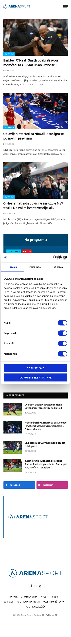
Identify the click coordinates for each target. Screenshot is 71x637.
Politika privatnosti (28, 602)
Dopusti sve (35, 368)
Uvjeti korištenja (53, 602)
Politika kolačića (35, 607)
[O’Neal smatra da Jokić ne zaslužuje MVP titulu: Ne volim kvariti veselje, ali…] (35, 180)
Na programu (35, 240)
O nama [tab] (58, 266)
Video (55, 597)
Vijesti (44, 597)
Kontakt (8, 602)
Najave (14, 597)
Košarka (9, 54)
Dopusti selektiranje (35, 377)
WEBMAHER (52, 615)
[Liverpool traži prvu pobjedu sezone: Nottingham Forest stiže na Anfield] (12, 409)
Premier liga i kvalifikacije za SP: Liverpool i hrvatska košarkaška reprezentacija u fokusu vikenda (46, 426)
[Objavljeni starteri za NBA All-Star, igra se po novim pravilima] (35, 111)
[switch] (62, 333)
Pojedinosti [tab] (35, 266)
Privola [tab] (13, 266)
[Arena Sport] (16, 6)
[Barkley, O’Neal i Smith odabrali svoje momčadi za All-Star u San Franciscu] (35, 37)
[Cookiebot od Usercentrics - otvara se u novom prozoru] (52, 258)
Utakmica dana (29, 597)
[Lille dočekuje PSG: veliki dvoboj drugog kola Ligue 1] (12, 447)
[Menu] (65, 6)
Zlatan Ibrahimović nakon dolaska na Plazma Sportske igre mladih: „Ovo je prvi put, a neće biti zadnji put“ (46, 464)
